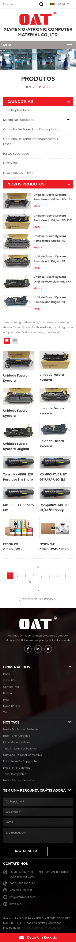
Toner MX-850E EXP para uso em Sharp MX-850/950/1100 (18, 477)
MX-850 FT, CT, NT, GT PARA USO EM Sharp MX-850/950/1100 (53, 477)
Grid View (7, 341)
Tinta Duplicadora (16, 110)
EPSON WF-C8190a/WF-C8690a (55, 547)
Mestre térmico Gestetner (19, 781)
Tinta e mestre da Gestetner (20, 749)
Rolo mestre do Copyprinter (20, 761)
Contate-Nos (11, 687)
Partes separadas (16, 153)
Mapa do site (11, 706)
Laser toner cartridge (16, 736)
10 (38, 581)
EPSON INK (10, 163)
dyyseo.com (30, 928)
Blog (6, 700)
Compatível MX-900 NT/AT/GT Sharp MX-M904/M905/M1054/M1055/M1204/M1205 (55, 508)
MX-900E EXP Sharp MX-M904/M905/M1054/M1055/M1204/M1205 (18, 508)
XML (5, 713)
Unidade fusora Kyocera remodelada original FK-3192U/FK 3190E (50, 238)
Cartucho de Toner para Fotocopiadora (31, 129)
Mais (37, 206)
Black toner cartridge (16, 768)
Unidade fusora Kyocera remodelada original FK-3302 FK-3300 (53, 218)
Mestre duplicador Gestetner (20, 730)
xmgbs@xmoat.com (22, 897)
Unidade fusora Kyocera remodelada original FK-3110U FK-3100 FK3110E (50, 300)
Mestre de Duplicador (18, 119)
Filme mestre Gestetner (17, 742)
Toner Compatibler (15, 774)
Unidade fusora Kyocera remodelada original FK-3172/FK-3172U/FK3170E (50, 259)
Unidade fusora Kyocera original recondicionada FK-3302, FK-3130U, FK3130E (52, 279)
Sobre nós (9, 681)
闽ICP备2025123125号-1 (53, 928)
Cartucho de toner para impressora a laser (30, 142)
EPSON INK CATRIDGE (18, 172)
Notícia (7, 693)
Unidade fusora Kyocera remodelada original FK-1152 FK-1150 (53, 197)
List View (15, 341)
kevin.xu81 (16, 904)
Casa (32, 87)
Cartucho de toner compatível (22, 755)
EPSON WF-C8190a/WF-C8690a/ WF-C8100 (18, 547)
